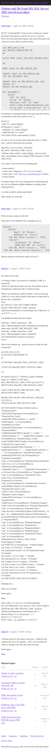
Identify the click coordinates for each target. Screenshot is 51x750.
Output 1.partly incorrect (12, 673)
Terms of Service (37, 736)
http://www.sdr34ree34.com (30, 174)
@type (19, 124)
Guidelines (23, 736)
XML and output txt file (12, 695)
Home (3, 736)
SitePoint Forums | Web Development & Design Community (25, 2)
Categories (13, 736)
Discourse (15, 747)
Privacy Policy (7, 741)
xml (15, 676)
